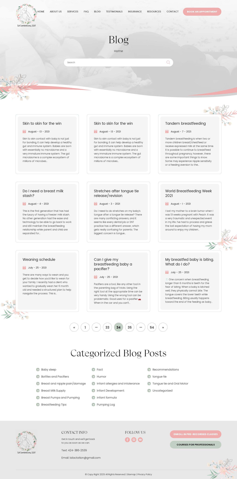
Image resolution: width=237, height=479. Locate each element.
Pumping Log (106, 404)
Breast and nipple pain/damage (63, 383)
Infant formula (107, 397)
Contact (173, 12)
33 (107, 327)
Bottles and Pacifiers (55, 376)
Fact (100, 369)
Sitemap (131, 474)
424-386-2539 (77, 450)
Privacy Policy (145, 474)
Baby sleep (48, 369)
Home (40, 12)
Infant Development (110, 390)
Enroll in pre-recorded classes (196, 434)
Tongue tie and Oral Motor (170, 383)
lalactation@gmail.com (85, 458)
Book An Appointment (202, 11)
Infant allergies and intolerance (118, 383)
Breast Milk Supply (53, 390)
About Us (56, 12)
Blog (97, 12)
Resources (154, 12)
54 (152, 327)
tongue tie (160, 376)
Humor (101, 376)
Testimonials (114, 12)
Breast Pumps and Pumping (60, 397)
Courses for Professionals (196, 444)
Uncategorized (163, 390)
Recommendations (166, 369)
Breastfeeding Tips (53, 404)
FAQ (86, 12)
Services (72, 12)
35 (130, 327)
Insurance (135, 12)
